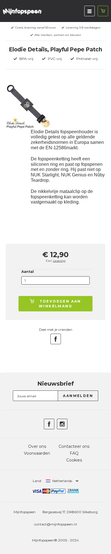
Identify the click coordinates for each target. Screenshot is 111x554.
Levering (59, 261)
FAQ (74, 453)
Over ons (37, 446)
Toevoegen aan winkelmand (60, 303)
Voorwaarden (37, 453)
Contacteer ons (74, 446)
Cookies (74, 460)
